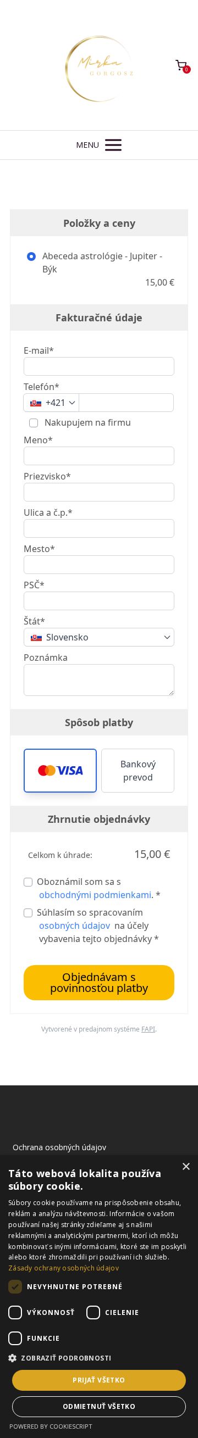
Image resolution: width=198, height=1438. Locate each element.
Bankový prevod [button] (138, 770)
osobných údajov (74, 925)
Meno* (38, 440)
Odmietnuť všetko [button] (99, 1406)
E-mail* (39, 350)
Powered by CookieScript (50, 1426)
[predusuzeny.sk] (99, 65)
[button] (60, 771)
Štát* (34, 621)
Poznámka (46, 657)
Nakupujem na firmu (86, 422)
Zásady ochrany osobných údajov (63, 1268)
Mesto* (39, 549)
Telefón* (41, 387)
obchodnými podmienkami (95, 895)
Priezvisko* (47, 476)
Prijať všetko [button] (99, 1380)
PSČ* (34, 585)
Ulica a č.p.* (48, 512)
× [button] (186, 1167)
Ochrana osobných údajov (59, 1147)
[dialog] (99, 1296)
